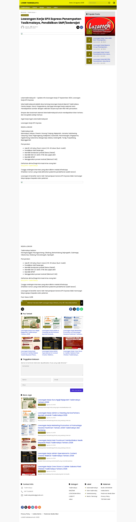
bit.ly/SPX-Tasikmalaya (29, 166)
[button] (109, 2)
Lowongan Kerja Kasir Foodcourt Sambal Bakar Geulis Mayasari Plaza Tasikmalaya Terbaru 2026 (30, 353)
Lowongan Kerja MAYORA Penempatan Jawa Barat (101, 60)
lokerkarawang (91, 493)
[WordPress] (32, 507)
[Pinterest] (29, 507)
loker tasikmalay (92, 491)
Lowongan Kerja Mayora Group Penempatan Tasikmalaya (101, 46)
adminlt (27, 26)
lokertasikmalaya (92, 488)
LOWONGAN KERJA (74, 493)
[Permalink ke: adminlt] (23, 27)
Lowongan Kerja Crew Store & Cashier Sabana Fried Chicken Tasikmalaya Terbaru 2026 (72, 353)
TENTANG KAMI (105, 499)
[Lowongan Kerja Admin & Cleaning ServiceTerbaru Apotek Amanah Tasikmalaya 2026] (52, 322)
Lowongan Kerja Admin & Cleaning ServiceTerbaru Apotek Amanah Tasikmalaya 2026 (50, 332)
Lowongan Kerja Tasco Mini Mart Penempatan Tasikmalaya (102, 39)
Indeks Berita (105, 491)
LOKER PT (72, 496)
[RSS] (39, 507)
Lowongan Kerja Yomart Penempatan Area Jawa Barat (101, 53)
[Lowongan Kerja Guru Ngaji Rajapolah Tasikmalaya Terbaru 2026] (31, 322)
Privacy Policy (105, 496)
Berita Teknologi (92, 496)
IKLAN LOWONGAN (106, 488)
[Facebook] (70, 309)
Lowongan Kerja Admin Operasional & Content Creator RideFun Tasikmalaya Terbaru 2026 (51, 353)
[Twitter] (74, 309)
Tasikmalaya (24, 15)
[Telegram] (77, 309)
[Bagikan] (81, 27)
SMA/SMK (72, 491)
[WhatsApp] (81, 309)
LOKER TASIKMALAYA (30, 3)
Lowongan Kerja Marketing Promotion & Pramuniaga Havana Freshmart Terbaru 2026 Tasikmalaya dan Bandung (72, 332)
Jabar (71, 499)
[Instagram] (36, 507)
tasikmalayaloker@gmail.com (33, 495)
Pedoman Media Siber (108, 493)
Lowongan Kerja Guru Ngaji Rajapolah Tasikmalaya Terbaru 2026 (30, 332)
